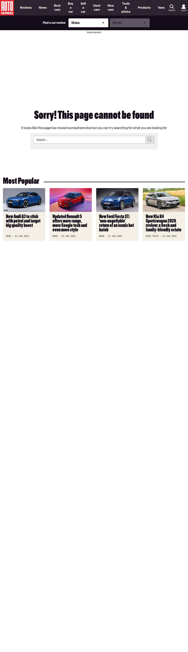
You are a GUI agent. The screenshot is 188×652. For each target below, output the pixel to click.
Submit (149, 140)
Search (172, 10)
